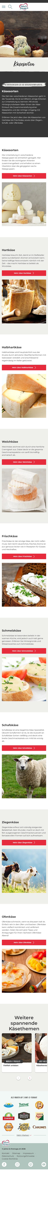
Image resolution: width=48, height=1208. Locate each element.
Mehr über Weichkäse (22, 462)
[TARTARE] (24, 1105)
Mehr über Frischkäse (22, 556)
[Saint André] (24, 1127)
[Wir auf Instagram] (17, 1165)
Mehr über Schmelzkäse (22, 651)
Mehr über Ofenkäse (22, 942)
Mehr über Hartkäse (22, 273)
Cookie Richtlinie (10, 1159)
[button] (24, 1135)
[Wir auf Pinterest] (30, 1165)
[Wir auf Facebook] (4, 1165)
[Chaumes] (39, 1127)
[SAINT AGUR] (39, 1116)
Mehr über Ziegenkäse (22, 843)
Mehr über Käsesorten (22, 176)
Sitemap (16, 1153)
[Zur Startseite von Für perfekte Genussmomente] (24, 7)
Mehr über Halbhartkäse (22, 367)
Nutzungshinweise (26, 1156)
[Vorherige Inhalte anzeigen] (18, 1078)
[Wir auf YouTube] (43, 1165)
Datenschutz (8, 1156)
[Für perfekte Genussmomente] (6, 1143)
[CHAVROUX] (9, 1116)
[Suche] (10, 7)
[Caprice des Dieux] (8, 1105)
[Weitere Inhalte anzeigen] (30, 1078)
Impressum (28, 1153)
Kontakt (6, 1153)
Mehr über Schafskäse (22, 748)
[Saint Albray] (8, 1127)
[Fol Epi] (39, 1105)
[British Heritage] (24, 1116)
